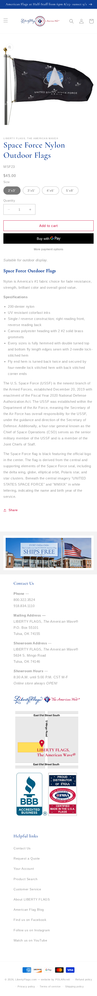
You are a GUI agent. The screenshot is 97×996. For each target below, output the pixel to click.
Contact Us (22, 848)
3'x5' (31, 190)
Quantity (9, 200)
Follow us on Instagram (32, 930)
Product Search (25, 879)
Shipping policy (74, 986)
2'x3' (12, 190)
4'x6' (50, 190)
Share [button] (13, 510)
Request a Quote (27, 858)
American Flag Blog (29, 909)
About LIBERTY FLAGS (32, 899)
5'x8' (70, 190)
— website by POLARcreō (54, 979)
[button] (71, 21)
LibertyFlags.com (26, 979)
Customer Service (27, 889)
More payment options (48, 249)
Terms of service (50, 986)
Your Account (24, 868)
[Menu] (6, 20)
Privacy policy (26, 986)
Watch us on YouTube (30, 940)
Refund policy (83, 979)
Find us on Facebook (30, 920)
